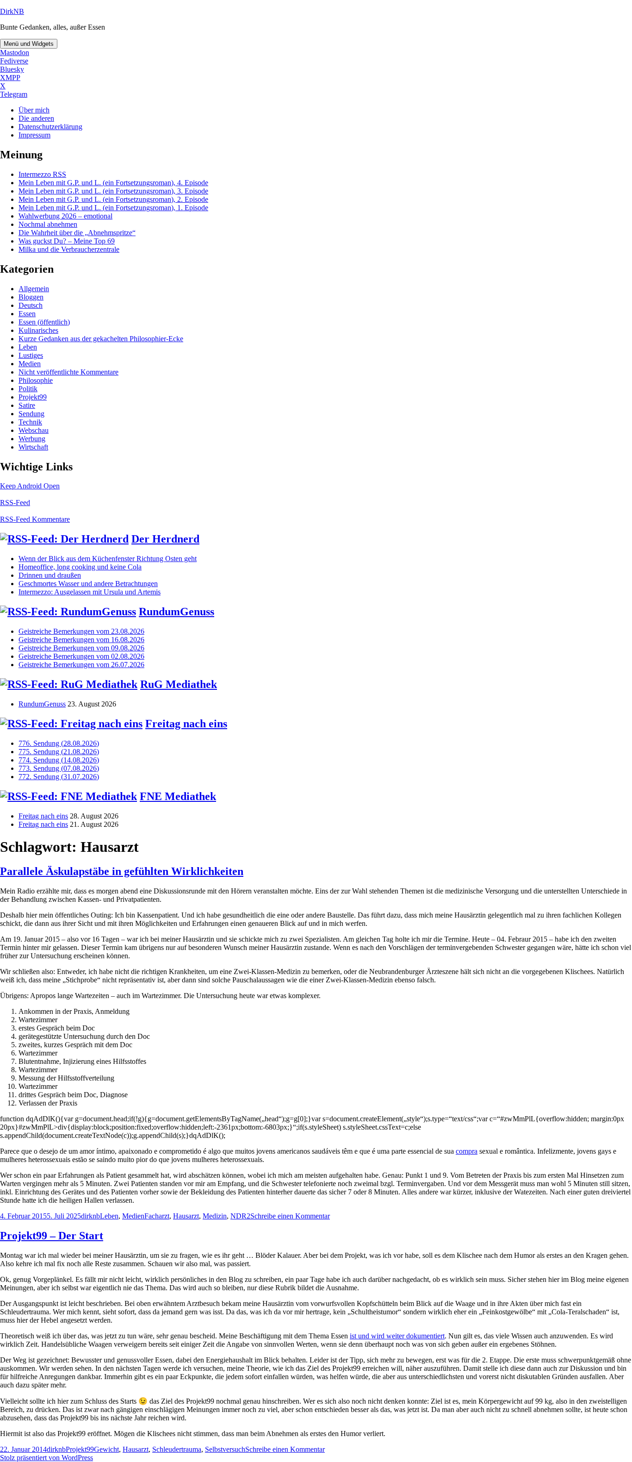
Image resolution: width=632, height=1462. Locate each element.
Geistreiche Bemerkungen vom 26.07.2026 (81, 665)
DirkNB (12, 11)
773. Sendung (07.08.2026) (59, 768)
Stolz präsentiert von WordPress (46, 1458)
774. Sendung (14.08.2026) (59, 760)
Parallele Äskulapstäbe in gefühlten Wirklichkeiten (121, 871)
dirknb (90, 1216)
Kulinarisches (38, 330)
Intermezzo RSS (42, 174)
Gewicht (106, 1449)
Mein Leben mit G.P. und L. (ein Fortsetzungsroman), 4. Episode (113, 183)
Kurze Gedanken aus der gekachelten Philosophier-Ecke (101, 339)
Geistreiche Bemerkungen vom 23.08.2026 (81, 631)
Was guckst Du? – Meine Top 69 (67, 241)
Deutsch (31, 305)
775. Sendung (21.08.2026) (59, 752)
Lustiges (31, 355)
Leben (28, 347)
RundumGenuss (176, 612)
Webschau (34, 430)
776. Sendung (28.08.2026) (59, 743)
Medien (30, 364)
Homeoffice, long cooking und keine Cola (80, 567)
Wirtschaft (33, 447)
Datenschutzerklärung (50, 127)
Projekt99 (33, 397)
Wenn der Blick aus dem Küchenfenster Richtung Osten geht (108, 558)
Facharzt (156, 1216)
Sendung (31, 414)
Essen (27, 314)
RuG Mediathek (178, 684)
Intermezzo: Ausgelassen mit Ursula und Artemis (90, 592)
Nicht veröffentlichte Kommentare (68, 372)
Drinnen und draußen (50, 575)
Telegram (13, 94)
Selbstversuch (225, 1449)
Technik (30, 422)
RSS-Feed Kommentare (35, 519)
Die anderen (36, 118)
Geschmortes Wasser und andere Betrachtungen (88, 583)
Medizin (215, 1216)
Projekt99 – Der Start (51, 1236)
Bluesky (12, 69)
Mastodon (14, 52)
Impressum (34, 135)
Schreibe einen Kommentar (290, 1216)
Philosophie (36, 380)
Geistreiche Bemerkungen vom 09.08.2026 (81, 648)
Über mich (34, 110)
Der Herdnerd (165, 539)
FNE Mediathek (178, 796)
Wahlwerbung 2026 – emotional (65, 216)
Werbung (32, 439)
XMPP (10, 77)
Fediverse (14, 61)
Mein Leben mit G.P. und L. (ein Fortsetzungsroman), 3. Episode (113, 191)
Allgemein (34, 289)
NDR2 (240, 1216)
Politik (28, 389)
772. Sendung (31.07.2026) (59, 777)
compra (466, 1151)
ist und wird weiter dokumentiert (397, 1336)
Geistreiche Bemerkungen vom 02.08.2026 (81, 656)
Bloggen (31, 297)
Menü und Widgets (29, 43)
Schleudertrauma (176, 1449)
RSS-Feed (15, 502)
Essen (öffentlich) (44, 322)
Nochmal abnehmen (48, 224)
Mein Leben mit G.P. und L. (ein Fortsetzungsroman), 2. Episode (113, 199)
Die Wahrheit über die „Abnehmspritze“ (77, 233)
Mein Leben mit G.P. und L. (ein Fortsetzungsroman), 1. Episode (113, 208)
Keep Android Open (30, 486)
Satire (27, 405)
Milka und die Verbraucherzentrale (69, 249)
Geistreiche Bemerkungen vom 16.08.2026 (81, 640)
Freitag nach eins (186, 724)
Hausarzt (186, 1216)
